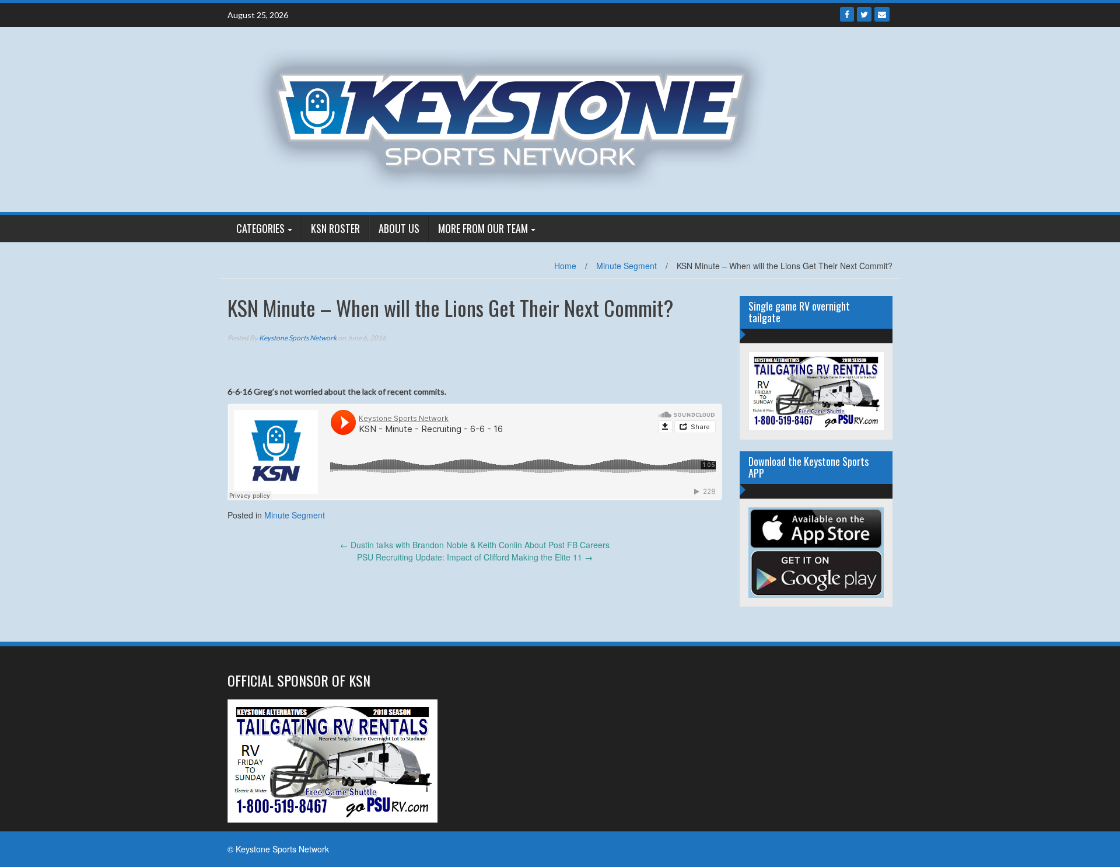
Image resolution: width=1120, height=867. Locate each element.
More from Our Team (483, 228)
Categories (260, 228)
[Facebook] (847, 14)
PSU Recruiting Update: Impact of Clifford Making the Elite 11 (475, 557)
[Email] (882, 14)
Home (565, 265)
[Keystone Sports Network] (517, 118)
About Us (399, 228)
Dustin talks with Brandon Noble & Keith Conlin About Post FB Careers (475, 545)
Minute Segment (626, 265)
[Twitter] (864, 14)
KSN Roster (335, 228)
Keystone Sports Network (298, 337)
